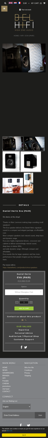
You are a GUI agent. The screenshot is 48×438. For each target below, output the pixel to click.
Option (24, 287)
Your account (26, 10)
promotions (6, 386)
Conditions (28, 370)
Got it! (24, 435)
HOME (4, 367)
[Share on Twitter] (25, 348)
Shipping (27, 376)
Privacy (27, 373)
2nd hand (5, 389)
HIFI (22, 36)
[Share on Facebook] (21, 348)
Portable (5, 381)
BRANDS (5, 376)
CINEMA (5, 383)
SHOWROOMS (8, 373)
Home (16, 36)
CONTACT (6, 391)
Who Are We (29, 367)
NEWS (4, 370)
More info (9, 431)
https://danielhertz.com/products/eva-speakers (20, 267)
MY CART (36, 3)
